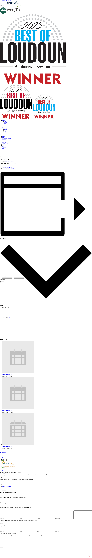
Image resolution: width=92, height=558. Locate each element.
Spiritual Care (4, 147)
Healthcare (5, 124)
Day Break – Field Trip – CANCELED (8, 168)
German (5, 131)
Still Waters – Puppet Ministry (7, 167)
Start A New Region (5, 143)
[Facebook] (2, 454)
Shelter (5, 123)
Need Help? (4, 140)
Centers (3, 144)
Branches (3, 120)
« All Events (2, 157)
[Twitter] (2, 455)
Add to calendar (2, 238)
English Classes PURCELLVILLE (8, 374)
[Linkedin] (2, 456)
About (3, 125)
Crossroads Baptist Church (6, 315)
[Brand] (10, 13)
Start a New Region (3, 452)
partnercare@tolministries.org (6, 486)
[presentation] (18, 372)
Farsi (5, 132)
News (3, 146)
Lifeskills (5, 122)
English (5, 128)
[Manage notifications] (89, 556)
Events (3, 126)
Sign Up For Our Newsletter (6, 138)
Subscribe (2, 281)
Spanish (5, 129)
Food (5, 121)
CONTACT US (2, 500)
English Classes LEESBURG (8, 310)
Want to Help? (4, 139)
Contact (3, 145)
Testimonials (4, 142)
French (5, 130)
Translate (3, 127)
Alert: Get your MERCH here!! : (5, 0)
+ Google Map (10, 317)
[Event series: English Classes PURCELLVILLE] (13, 376)
